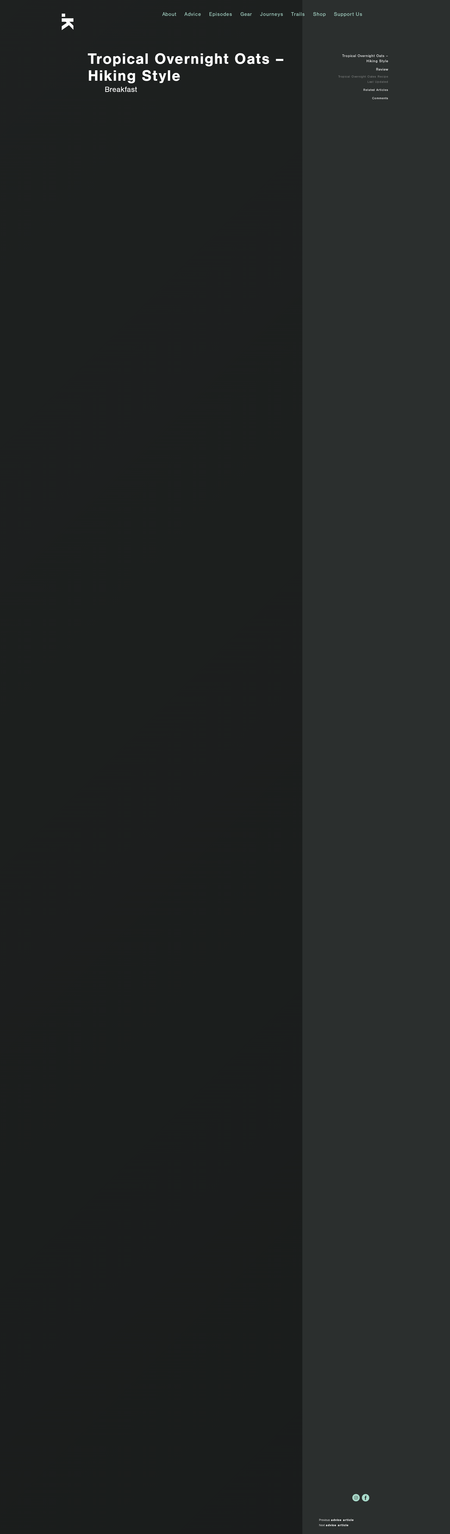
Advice (192, 15)
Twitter (375, 1497)
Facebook (365, 1497)
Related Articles (375, 90)
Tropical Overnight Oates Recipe (363, 77)
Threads (384, 1497)
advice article (342, 1520)
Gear (246, 15)
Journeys (271, 15)
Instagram (356, 1497)
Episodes (220, 15)
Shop (319, 15)
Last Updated (377, 82)
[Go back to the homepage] (75, 22)
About (169, 15)
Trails (298, 15)
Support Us (348, 15)
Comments (380, 98)
